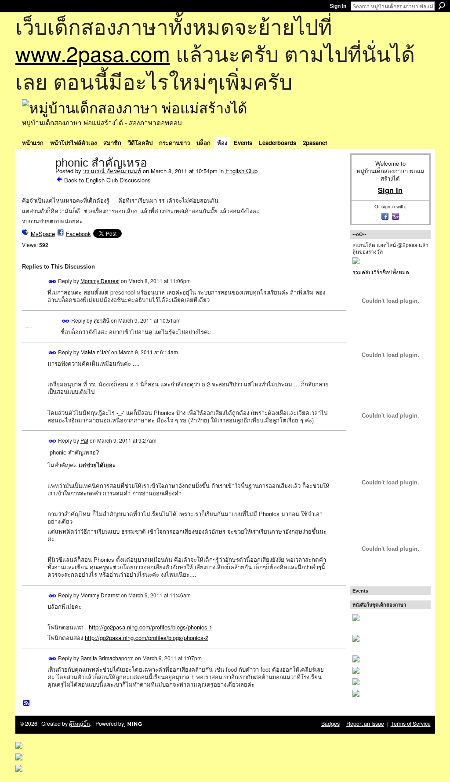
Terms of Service (411, 723)
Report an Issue (365, 723)
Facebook (78, 233)
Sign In (338, 6)
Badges (330, 723)
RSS (27, 703)
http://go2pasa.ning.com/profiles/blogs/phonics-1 (150, 627)
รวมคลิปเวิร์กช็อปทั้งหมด (380, 272)
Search (441, 6)
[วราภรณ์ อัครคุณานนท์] (36, 181)
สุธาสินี (101, 320)
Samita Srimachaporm (107, 658)
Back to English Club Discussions (107, 180)
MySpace (43, 233)
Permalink (52, 281)
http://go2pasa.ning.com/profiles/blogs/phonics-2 (146, 637)
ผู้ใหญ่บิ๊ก (79, 723)
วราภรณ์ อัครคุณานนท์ (112, 171)
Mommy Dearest (100, 280)
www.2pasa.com (92, 53)
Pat (84, 440)
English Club (241, 171)
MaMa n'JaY (95, 352)
